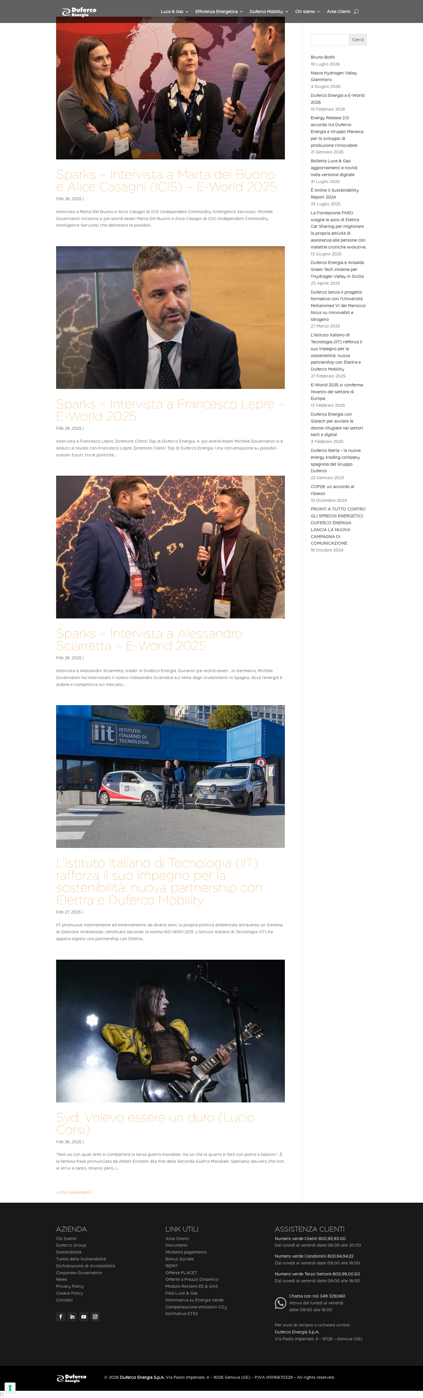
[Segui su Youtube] (83, 1316)
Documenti (176, 1245)
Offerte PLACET (181, 1272)
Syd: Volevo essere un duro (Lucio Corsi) (155, 1123)
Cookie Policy (69, 1293)
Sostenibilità (68, 1252)
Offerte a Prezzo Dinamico (191, 1279)
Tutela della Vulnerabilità (81, 1259)
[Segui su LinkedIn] (72, 1316)
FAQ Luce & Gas (181, 1293)
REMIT (171, 1266)
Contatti (64, 1300)
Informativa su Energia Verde (194, 1300)
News (61, 1279)
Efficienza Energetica (216, 11)
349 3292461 (332, 1296)
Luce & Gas (172, 11)
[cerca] (356, 11)
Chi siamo (305, 11)
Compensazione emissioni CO (196, 1307)
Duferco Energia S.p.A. (297, 1332)
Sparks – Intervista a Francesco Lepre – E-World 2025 (170, 409)
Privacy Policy (70, 1286)
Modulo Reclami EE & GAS (191, 1286)
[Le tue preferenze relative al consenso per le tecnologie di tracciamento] (10, 1387)
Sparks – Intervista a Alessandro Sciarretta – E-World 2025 (149, 639)
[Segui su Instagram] (95, 1316)
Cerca (358, 39)
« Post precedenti (73, 1192)
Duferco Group (71, 1245)
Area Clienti (338, 11)
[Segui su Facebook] (60, 1316)
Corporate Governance (79, 1272)
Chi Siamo (66, 1238)
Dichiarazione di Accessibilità (85, 1266)
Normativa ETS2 (181, 1313)
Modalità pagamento (186, 1252)
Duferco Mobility (266, 11)
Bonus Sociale (179, 1259)
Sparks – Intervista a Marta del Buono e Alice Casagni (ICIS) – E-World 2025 (166, 180)
